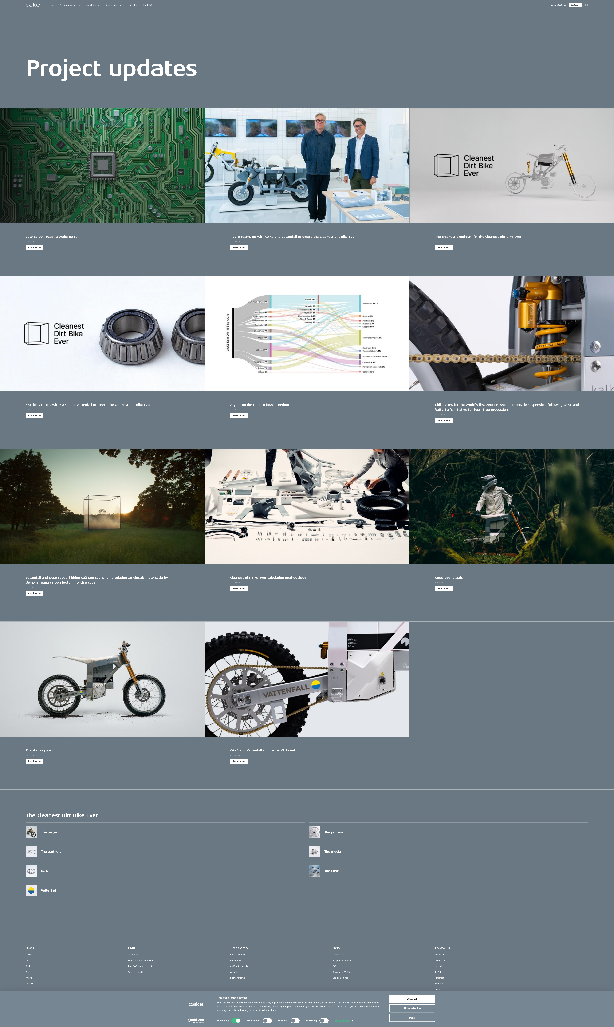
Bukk (28, 966)
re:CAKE (29, 983)
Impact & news (92, 5)
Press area (235, 960)
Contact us (576, 5)
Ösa (27, 972)
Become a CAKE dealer (344, 972)
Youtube (439, 983)
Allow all (412, 999)
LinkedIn (439, 966)
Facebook (440, 960)
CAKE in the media (239, 966)
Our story (133, 5)
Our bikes (50, 5)
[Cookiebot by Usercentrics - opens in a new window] (196, 1020)
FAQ (334, 966)
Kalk (28, 960)
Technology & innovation (141, 960)
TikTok (438, 972)
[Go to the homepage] (33, 5)
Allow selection (412, 1008)
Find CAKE (148, 5)
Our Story (133, 954)
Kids (28, 989)
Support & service (115, 5)
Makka (29, 954)
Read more (34, 247)
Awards (234, 972)
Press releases (237, 954)
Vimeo (438, 989)
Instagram (440, 954)
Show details (342, 1020)
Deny (412, 1017)
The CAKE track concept (140, 966)
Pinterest (439, 978)
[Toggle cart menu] (586, 5)
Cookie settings (340, 978)
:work (29, 978)
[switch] (267, 1020)
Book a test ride (558, 5)
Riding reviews (237, 978)
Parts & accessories (70, 5)
